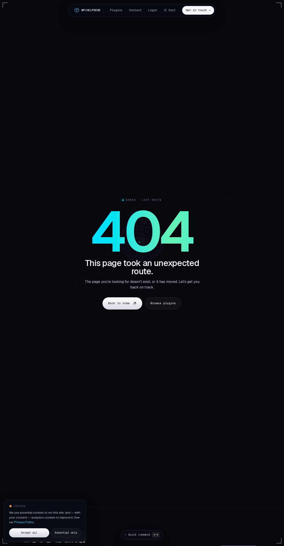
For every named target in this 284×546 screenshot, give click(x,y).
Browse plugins (163, 303)
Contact (135, 10)
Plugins (116, 10)
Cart (172, 10)
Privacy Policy (24, 522)
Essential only (66, 532)
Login (152, 10)
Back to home (119, 303)
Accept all (29, 532)
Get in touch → (198, 10)
